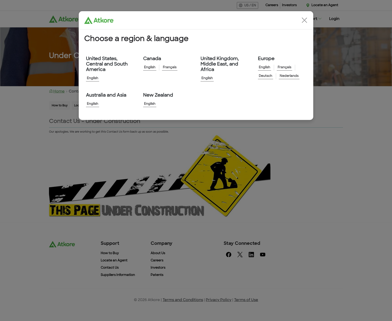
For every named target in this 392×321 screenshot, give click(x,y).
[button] (304, 20)
